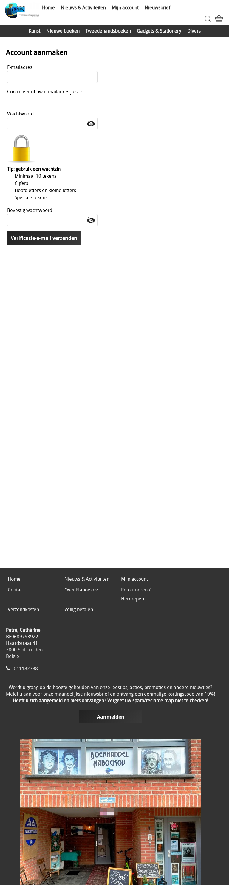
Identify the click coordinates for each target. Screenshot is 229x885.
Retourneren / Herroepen (136, 594)
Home (48, 7)
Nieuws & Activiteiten (83, 7)
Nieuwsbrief (157, 7)
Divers (194, 30)
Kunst (34, 30)
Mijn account (125, 7)
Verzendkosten (23, 609)
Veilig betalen (78, 609)
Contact (16, 589)
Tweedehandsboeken (108, 30)
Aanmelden (110, 716)
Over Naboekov (81, 589)
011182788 (26, 668)
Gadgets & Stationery (159, 30)
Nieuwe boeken (63, 30)
